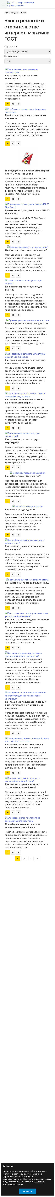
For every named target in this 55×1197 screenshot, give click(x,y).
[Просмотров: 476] (18, 104)
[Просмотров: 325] (18, 199)
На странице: (11, 56)
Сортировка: (10, 46)
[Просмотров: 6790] (18, 733)
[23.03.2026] (13, 104)
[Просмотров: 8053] (18, 535)
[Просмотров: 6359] (18, 348)
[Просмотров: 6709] (18, 773)
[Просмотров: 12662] (18, 275)
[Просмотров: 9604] (18, 608)
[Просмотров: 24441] (18, 648)
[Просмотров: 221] (18, 242)
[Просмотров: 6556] (18, 428)
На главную (11, 13)
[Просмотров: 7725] (18, 388)
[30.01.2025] (13, 199)
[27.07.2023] (13, 275)
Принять (27, 1191)
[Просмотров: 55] (18, 143)
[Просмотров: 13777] (18, 687)
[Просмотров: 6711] (18, 812)
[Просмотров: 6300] (18, 852)
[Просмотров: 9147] (18, 501)
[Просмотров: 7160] (18, 467)
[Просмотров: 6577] (18, 315)
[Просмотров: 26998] (18, 574)
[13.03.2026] (13, 143)
